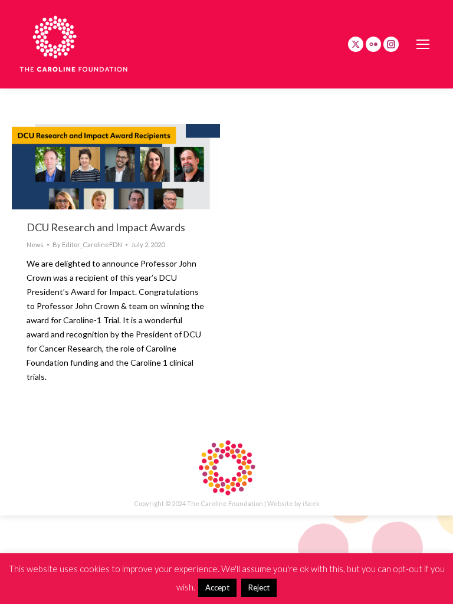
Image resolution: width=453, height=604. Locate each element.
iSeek (311, 503)
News (35, 244)
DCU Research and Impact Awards (106, 227)
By (87, 244)
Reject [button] (259, 587)
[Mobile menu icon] (423, 44)
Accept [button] (217, 587)
